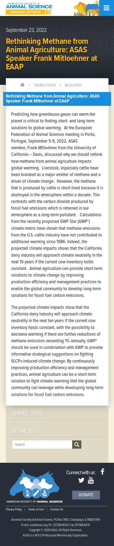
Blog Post (73, 85)
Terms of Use (36, 509)
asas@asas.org (38, 525)
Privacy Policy (14, 509)
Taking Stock (45, 85)
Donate (86, 495)
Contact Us (56, 509)
